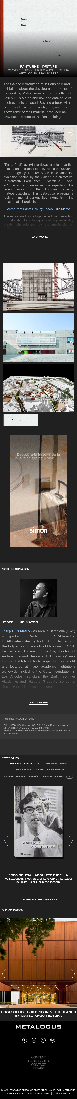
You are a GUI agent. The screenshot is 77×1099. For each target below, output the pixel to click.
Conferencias (14, 777)
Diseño (34, 777)
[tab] (21, 763)
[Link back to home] (38, 1029)
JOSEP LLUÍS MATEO (20, 622)
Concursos (55, 770)
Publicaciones (21, 764)
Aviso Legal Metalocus (62, 1090)
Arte (39, 764)
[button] (6, 840)
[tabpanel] (38, 841)
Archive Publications (38, 900)
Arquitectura (56, 764)
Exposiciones (53, 777)
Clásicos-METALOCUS (28, 770)
